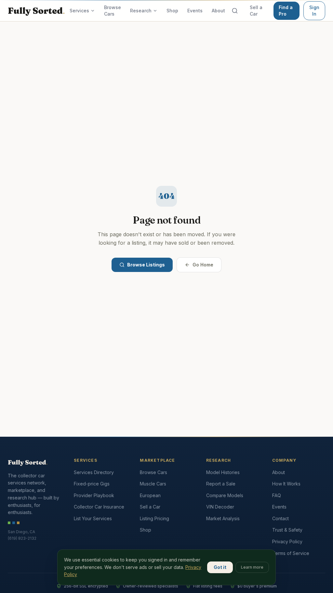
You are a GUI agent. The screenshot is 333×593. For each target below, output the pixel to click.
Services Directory (94, 472)
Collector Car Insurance (99, 506)
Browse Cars (112, 11)
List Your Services (93, 518)
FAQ (276, 495)
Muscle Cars (153, 483)
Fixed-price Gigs (92, 483)
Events (195, 10)
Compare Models (224, 495)
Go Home (203, 264)
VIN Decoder (220, 506)
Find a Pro (286, 11)
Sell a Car (256, 11)
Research (141, 10)
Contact (280, 518)
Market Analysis (223, 518)
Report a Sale (220, 483)
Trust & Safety (287, 530)
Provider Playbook (94, 495)
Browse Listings (146, 264)
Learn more (252, 567)
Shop (172, 10)
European (150, 495)
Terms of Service (290, 553)
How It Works (286, 483)
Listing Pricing (154, 518)
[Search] (235, 11)
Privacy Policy (287, 541)
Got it (220, 567)
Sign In (314, 11)
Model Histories (223, 472)
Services (79, 10)
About (218, 10)
